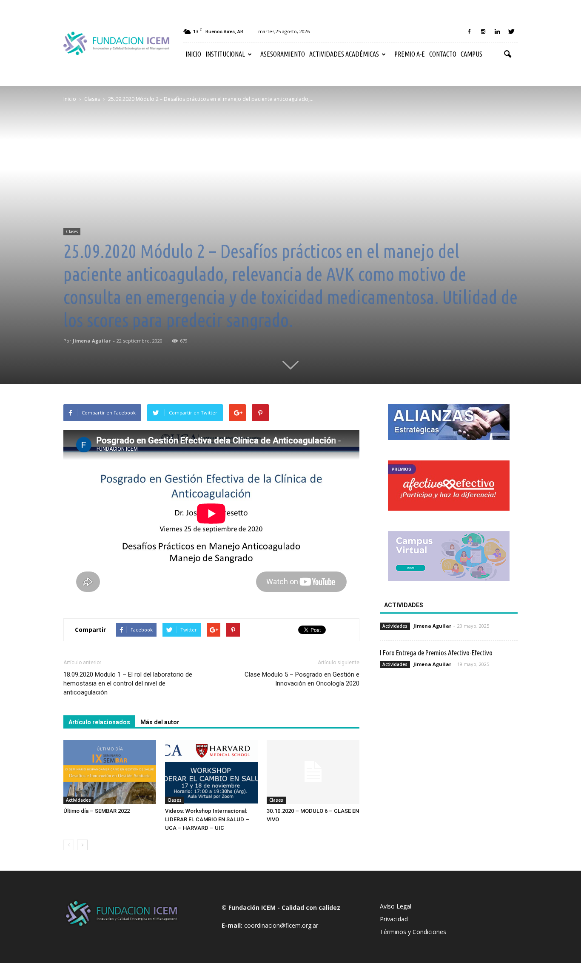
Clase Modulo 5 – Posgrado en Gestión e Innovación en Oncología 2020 (302, 679)
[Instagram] (483, 31)
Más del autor (159, 722)
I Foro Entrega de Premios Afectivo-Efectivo (436, 653)
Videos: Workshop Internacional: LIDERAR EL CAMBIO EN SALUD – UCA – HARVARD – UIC (207, 819)
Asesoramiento (282, 54)
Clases (72, 231)
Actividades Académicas (344, 54)
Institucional (225, 54)
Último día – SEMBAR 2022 (96, 811)
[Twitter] (511, 31)
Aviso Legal (395, 906)
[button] (507, 54)
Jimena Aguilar (92, 340)
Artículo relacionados (99, 722)
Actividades (78, 800)
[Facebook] (469, 31)
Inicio (193, 54)
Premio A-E (409, 54)
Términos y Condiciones (413, 932)
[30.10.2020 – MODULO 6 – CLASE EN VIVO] (313, 772)
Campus (471, 54)
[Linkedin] (497, 31)
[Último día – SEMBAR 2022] (109, 772)
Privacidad (394, 919)
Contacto (442, 54)
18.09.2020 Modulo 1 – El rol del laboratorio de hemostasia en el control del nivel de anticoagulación (127, 683)
